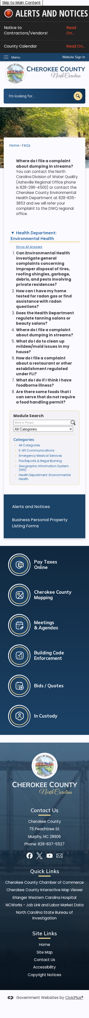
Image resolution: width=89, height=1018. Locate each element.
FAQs (26, 145)
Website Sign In (73, 57)
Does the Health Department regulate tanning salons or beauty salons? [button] (45, 318)
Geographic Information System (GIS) (44, 468)
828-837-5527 (51, 844)
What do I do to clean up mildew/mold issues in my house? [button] (42, 346)
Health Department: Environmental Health (45, 477)
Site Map (45, 952)
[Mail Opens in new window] (59, 856)
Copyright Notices (44, 974)
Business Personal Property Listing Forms (39, 523)
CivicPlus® (74, 997)
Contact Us (44, 959)
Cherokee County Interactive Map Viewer (44, 889)
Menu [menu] (15, 57)
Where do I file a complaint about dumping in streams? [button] (44, 332)
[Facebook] (29, 856)
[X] (39, 856)
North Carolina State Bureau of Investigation (44, 915)
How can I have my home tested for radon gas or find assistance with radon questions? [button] (44, 298)
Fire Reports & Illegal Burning (40, 461)
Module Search (28, 415)
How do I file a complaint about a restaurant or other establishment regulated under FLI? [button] (44, 365)
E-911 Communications (36, 450)
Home (14, 145)
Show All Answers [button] (29, 247)
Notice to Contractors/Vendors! (40, 30)
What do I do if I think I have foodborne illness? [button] (43, 382)
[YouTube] (49, 856)
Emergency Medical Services (40, 456)
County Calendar (44, 46)
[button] (78, 96)
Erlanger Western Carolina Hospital (44, 897)
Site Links (44, 933)
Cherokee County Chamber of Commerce (44, 882)
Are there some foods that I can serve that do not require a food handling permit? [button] (45, 397)
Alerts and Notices (31, 506)
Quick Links (44, 871)
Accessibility (44, 967)
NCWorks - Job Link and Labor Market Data (45, 905)
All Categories (29, 445)
